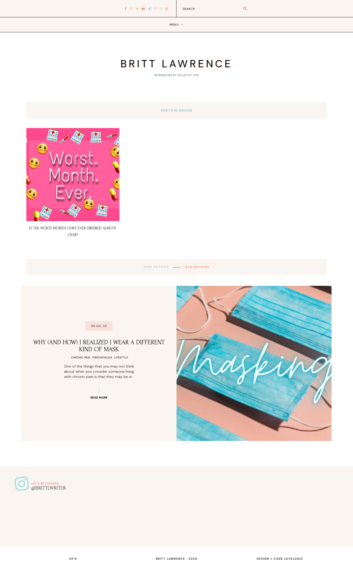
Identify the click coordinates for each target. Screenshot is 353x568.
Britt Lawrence (176, 63)
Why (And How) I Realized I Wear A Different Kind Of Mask (99, 346)
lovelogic (293, 558)
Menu (174, 24)
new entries (157, 267)
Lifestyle (121, 357)
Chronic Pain (80, 357)
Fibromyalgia (102, 357)
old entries (196, 267)
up (72, 558)
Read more (99, 397)
